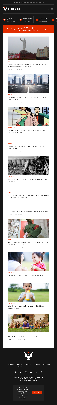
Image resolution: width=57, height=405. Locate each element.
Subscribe (37, 392)
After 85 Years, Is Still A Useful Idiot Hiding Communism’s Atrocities (28, 243)
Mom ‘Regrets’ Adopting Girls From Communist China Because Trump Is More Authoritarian (28, 196)
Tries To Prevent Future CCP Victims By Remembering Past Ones (27, 66)
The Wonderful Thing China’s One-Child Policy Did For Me (27, 275)
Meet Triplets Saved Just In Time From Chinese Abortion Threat (28, 212)
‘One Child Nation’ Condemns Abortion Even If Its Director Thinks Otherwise (27, 147)
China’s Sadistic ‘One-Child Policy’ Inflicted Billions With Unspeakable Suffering (26, 131)
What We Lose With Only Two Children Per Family (24, 337)
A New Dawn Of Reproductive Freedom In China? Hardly (26, 306)
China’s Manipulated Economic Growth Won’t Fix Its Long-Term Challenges (27, 98)
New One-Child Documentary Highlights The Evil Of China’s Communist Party (27, 180)
